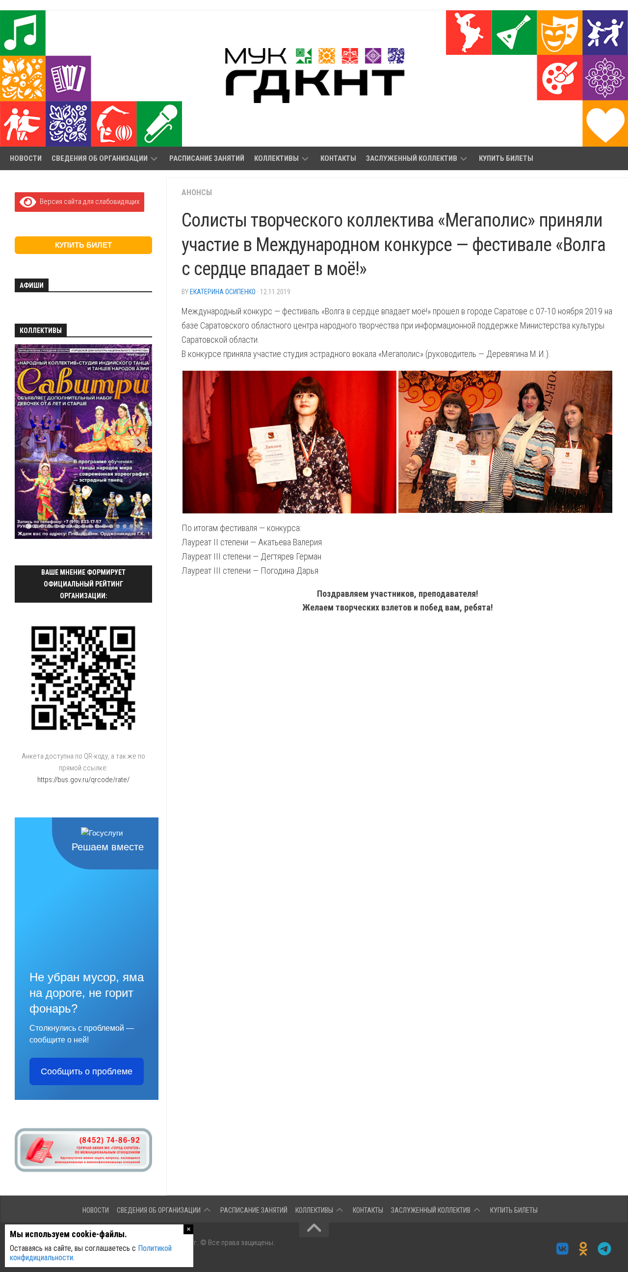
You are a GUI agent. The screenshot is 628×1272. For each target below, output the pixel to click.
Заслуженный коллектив (411, 158)
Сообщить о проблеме (86, 1071)
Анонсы (197, 192)
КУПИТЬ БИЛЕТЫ (506, 158)
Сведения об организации (100, 158)
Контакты (338, 158)
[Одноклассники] (583, 1249)
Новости (26, 158)
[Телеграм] (604, 1249)
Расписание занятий (206, 158)
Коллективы (276, 158)
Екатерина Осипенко (223, 292)
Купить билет (83, 245)
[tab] (28, 526)
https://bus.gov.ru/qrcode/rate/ (83, 779)
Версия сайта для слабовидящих (87, 201)
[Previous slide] (27, 442)
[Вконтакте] (562, 1249)
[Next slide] (139, 442)
